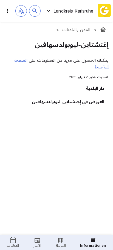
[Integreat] (104, 11)
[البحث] (35, 11)
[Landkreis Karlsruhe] (103, 29)
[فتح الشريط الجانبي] (7, 10)
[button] (21, 11)
